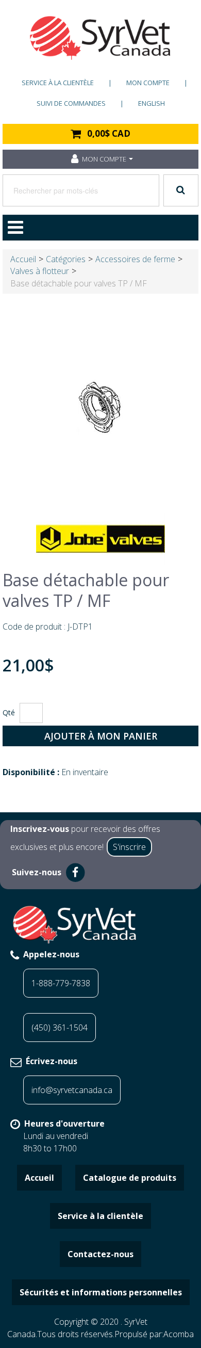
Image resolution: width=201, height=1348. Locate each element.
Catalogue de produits (129, 1177)
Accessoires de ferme (135, 259)
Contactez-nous (100, 1254)
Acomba (178, 1334)
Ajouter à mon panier (100, 736)
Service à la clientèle (58, 82)
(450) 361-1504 (59, 1027)
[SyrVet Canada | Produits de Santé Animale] (100, 38)
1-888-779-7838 (60, 983)
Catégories (66, 259)
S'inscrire (129, 847)
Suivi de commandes (71, 103)
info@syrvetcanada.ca (71, 1090)
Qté (9, 712)
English (151, 103)
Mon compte (148, 82)
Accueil (23, 259)
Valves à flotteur (39, 271)
